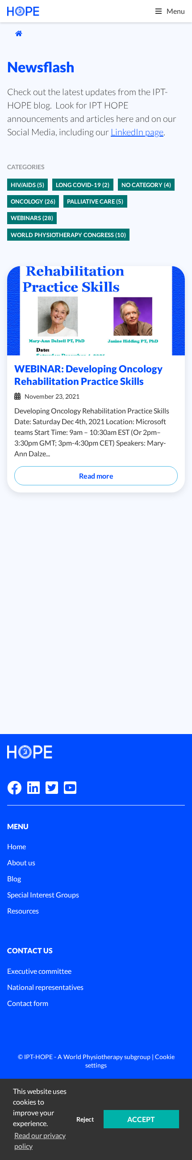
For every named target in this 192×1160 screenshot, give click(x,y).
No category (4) (146, 184)
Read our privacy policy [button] (40, 1140)
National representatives (45, 987)
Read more (96, 476)
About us (21, 862)
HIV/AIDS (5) (27, 184)
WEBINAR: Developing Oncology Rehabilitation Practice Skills (88, 375)
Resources (23, 910)
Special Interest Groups (43, 894)
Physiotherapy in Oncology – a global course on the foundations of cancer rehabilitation (93, 592)
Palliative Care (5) (95, 201)
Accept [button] (141, 1119)
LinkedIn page (137, 131)
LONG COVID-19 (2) (82, 184)
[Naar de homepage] (14, 33)
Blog (14, 878)
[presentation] (151, 547)
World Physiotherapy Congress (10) (68, 234)
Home (16, 846)
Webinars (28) (32, 217)
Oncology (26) (33, 201)
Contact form (27, 1003)
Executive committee (39, 971)
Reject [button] (85, 1119)
